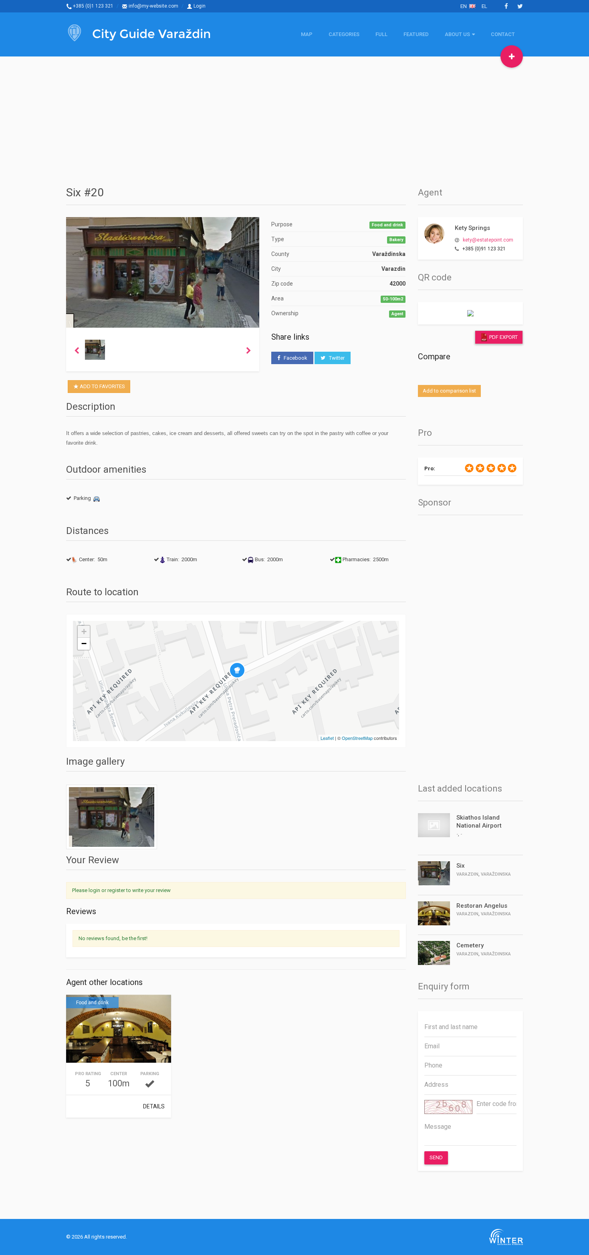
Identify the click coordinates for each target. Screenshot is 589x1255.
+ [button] (84, 631)
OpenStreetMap (357, 738)
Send (436, 1157)
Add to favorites (102, 386)
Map (307, 34)
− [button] (84, 644)
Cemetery (470, 945)
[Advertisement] (294, 120)
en (464, 6)
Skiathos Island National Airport (479, 821)
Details (154, 1106)
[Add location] (511, 56)
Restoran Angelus (481, 905)
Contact (503, 34)
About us (457, 34)
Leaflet (327, 738)
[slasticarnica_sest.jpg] (112, 817)
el (484, 6)
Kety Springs (472, 228)
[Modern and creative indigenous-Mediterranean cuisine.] (118, 1030)
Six (460, 865)
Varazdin (467, 874)
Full (381, 34)
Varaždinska (496, 874)
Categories (344, 34)
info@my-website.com (152, 6)
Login (199, 6)
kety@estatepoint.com (488, 240)
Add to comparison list (449, 391)
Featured (416, 34)
